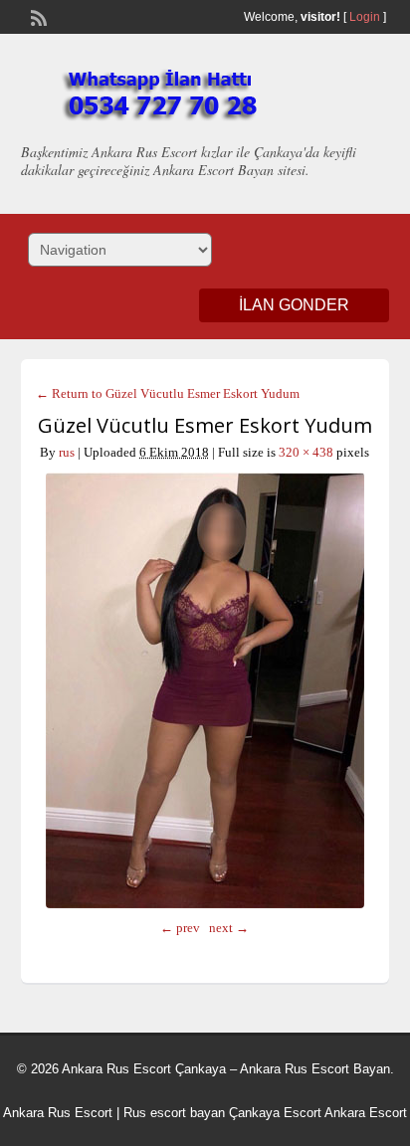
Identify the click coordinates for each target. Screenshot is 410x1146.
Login (364, 17)
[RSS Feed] (37, 16)
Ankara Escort (365, 1112)
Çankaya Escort (275, 1112)
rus (67, 452)
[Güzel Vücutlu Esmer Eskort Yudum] (205, 690)
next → (229, 927)
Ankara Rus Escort (57, 1112)
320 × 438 (306, 452)
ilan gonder (294, 304)
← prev (180, 927)
